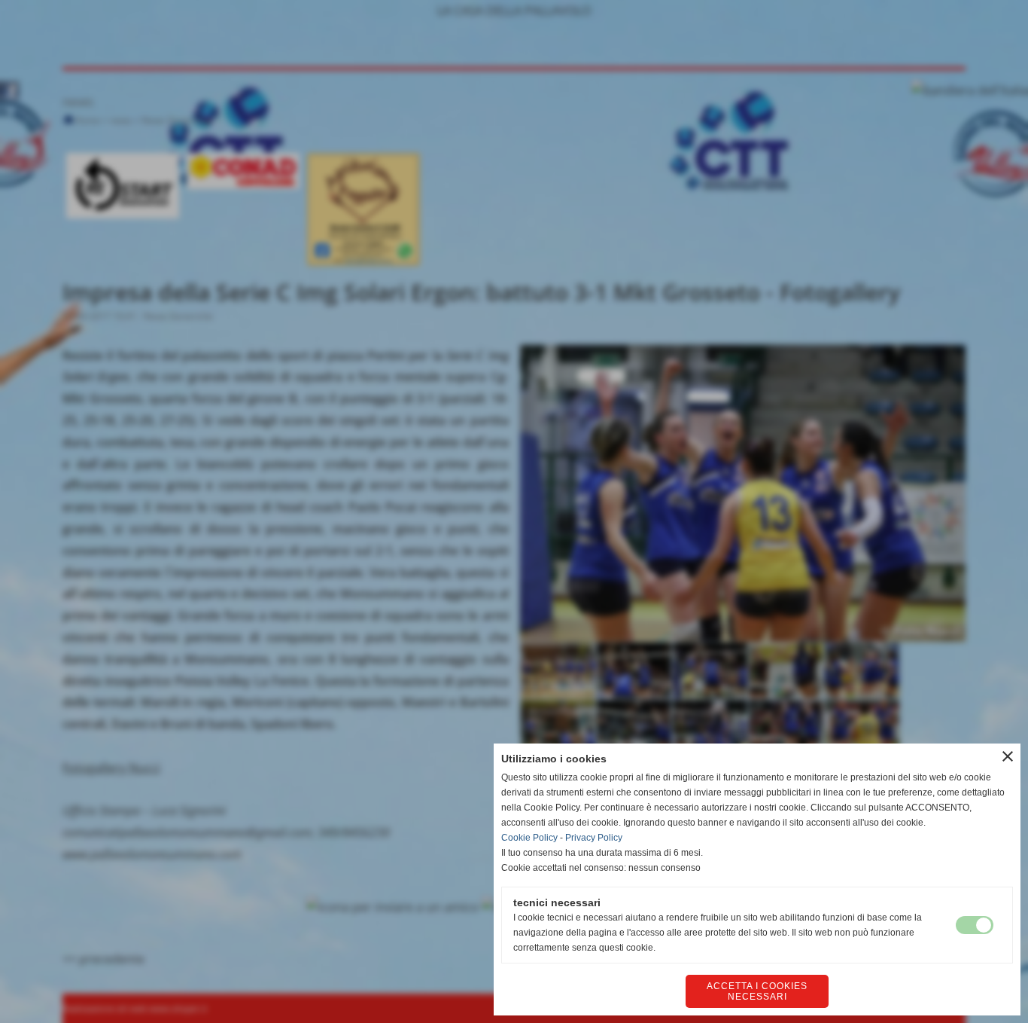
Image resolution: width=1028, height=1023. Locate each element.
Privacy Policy (593, 837)
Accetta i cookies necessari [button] (757, 991)
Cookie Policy (529, 837)
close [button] (1008, 756)
